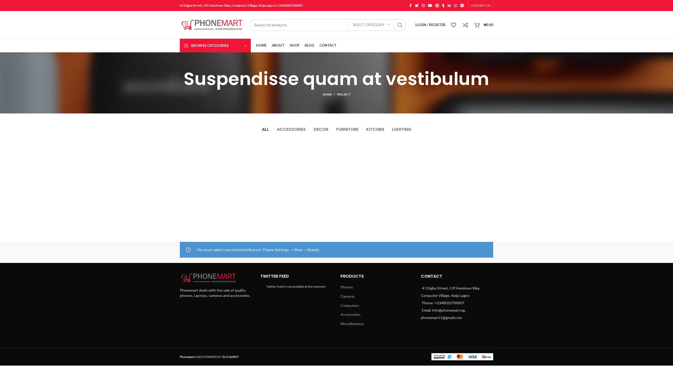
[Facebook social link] (410, 5)
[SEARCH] (400, 25)
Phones (346, 287)
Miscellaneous (352, 323)
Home (327, 94)
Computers (349, 305)
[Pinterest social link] (437, 5)
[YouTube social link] (430, 5)
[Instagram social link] (423, 5)
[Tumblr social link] (443, 5)
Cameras (347, 296)
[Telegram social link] (462, 5)
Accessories (350, 314)
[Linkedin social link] (449, 5)
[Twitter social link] (416, 5)
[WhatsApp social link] (455, 5)
